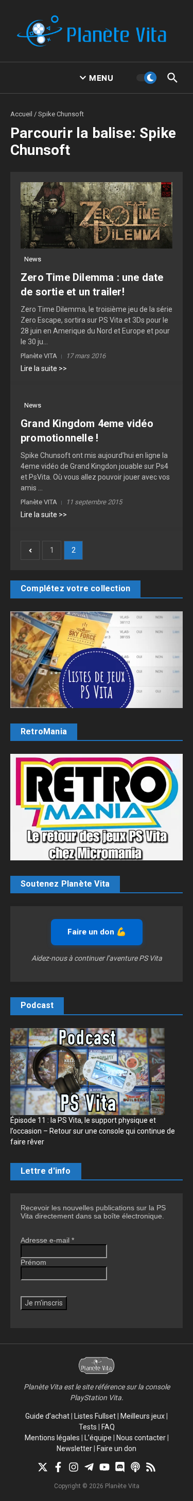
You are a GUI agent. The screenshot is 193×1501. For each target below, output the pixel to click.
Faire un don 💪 (96, 932)
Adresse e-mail (47, 1240)
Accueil (21, 114)
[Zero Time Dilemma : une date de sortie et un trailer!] (96, 215)
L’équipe (98, 1438)
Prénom (33, 1262)
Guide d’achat (47, 1416)
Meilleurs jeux (142, 1416)
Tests (88, 1427)
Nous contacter (141, 1438)
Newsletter (74, 1448)
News (32, 259)
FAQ (108, 1427)
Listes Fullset (95, 1416)
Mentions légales (52, 1438)
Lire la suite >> (44, 368)
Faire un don (116, 1448)
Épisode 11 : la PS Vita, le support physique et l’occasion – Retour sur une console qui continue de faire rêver (92, 1131)
